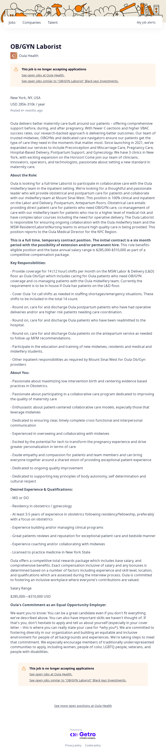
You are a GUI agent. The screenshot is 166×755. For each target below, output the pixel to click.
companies (31, 22)
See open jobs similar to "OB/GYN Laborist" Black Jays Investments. (70, 81)
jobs (12, 22)
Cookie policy (93, 745)
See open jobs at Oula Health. (43, 75)
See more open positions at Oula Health (83, 706)
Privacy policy (73, 745)
